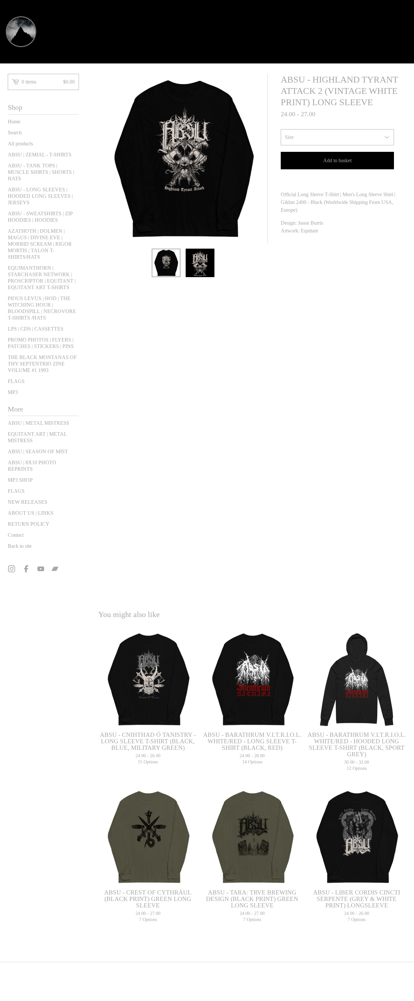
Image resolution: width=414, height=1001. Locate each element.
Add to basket (337, 160)
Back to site (20, 546)
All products (20, 143)
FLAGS (16, 381)
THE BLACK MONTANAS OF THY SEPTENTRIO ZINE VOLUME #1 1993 (42, 363)
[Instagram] (12, 569)
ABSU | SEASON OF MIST (38, 451)
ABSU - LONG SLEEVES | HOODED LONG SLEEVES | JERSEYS (40, 196)
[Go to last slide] (107, 158)
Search (15, 132)
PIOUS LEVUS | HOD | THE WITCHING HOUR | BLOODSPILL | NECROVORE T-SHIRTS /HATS (42, 308)
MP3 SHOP (20, 480)
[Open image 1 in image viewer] (183, 158)
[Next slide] (259, 158)
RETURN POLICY (28, 524)
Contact (16, 535)
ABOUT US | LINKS (30, 513)
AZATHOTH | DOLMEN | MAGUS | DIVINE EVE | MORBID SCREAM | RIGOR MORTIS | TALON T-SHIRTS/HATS (40, 244)
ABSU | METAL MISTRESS (38, 423)
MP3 (13, 392)
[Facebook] (26, 569)
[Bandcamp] (55, 569)
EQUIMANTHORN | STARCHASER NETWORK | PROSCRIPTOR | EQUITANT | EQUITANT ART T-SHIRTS (42, 277)
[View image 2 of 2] (200, 263)
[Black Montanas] (21, 32)
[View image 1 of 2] (166, 263)
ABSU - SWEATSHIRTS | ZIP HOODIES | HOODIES (40, 217)
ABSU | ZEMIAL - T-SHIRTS (39, 154)
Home (14, 121)
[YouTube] (41, 569)
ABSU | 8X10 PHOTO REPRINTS (32, 466)
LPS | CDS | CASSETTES (35, 329)
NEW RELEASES (27, 502)
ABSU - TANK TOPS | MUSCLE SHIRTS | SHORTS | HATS (41, 172)
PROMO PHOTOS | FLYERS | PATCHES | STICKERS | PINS (41, 343)
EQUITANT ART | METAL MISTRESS (37, 437)
